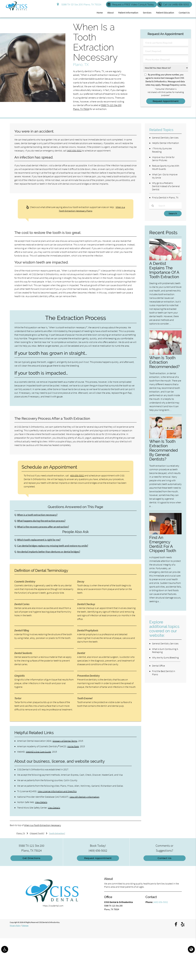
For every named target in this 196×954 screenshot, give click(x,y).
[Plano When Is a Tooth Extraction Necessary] (32, 101)
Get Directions (31, 858)
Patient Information (128, 12)
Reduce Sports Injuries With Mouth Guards (165, 167)
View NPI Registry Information (84, 796)
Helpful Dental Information (165, 142)
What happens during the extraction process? (41, 520)
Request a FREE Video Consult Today (133, 4)
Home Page (73, 746)
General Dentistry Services (165, 137)
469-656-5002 (77, 475)
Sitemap (25, 925)
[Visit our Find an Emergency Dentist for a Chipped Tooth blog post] (165, 533)
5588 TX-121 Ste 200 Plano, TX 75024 (80, 4)
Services (147, 12)
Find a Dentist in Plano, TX (165, 197)
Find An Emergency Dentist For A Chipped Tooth (162, 544)
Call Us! (176, 4)
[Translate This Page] (191, 949)
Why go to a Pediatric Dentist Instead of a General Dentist (166, 186)
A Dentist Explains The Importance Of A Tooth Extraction (164, 270)
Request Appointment (98, 858)
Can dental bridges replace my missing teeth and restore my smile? (52, 545)
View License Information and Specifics (57, 791)
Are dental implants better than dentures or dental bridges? (48, 551)
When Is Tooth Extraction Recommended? (164, 362)
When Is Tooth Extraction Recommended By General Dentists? (163, 450)
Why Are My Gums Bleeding (165, 657)
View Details (41, 802)
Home (100, 12)
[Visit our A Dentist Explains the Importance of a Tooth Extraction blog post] (165, 259)
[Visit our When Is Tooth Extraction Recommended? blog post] (165, 353)
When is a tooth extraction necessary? (37, 514)
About (110, 12)
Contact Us (184, 12)
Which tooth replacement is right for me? (38, 539)
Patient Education (165, 12)
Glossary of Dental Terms (65, 740)
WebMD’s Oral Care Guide (38, 751)
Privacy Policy (15, 925)
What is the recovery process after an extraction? (43, 526)
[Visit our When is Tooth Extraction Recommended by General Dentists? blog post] (165, 437)
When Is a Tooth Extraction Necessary (42, 825)
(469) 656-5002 (74, 150)
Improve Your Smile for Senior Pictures (163, 159)
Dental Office (158, 665)
